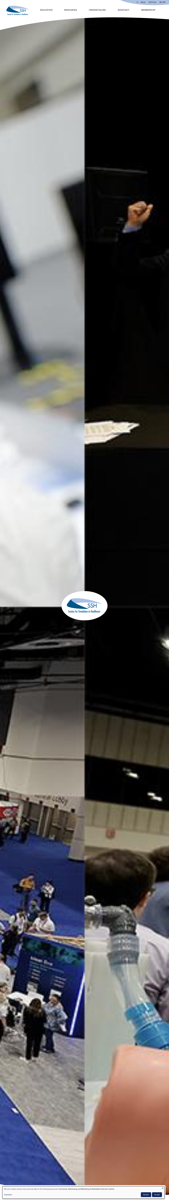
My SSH (163, 2)
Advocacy (123, 10)
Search (137, 2)
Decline (146, 1195)
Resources (70, 10)
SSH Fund (152, 2)
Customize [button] (8, 1195)
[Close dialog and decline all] (162, 1187)
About (143, 2)
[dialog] (83, 1192)
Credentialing (97, 10)
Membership (148, 10)
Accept (157, 1195)
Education (46, 10)
